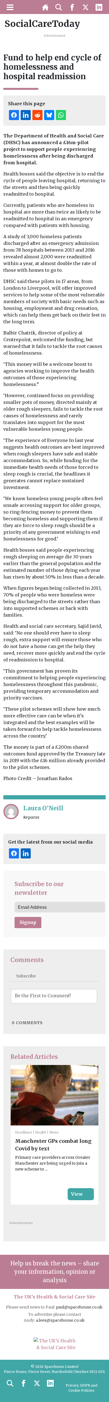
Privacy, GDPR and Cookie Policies (81, 1387)
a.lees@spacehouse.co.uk (61, 1320)
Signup (28, 922)
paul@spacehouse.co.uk (79, 1307)
